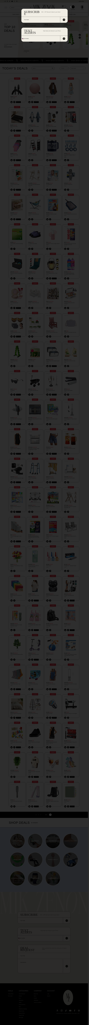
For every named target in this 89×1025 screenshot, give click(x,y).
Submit (64, 38)
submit (64, 20)
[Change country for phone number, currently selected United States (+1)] (23, 39)
